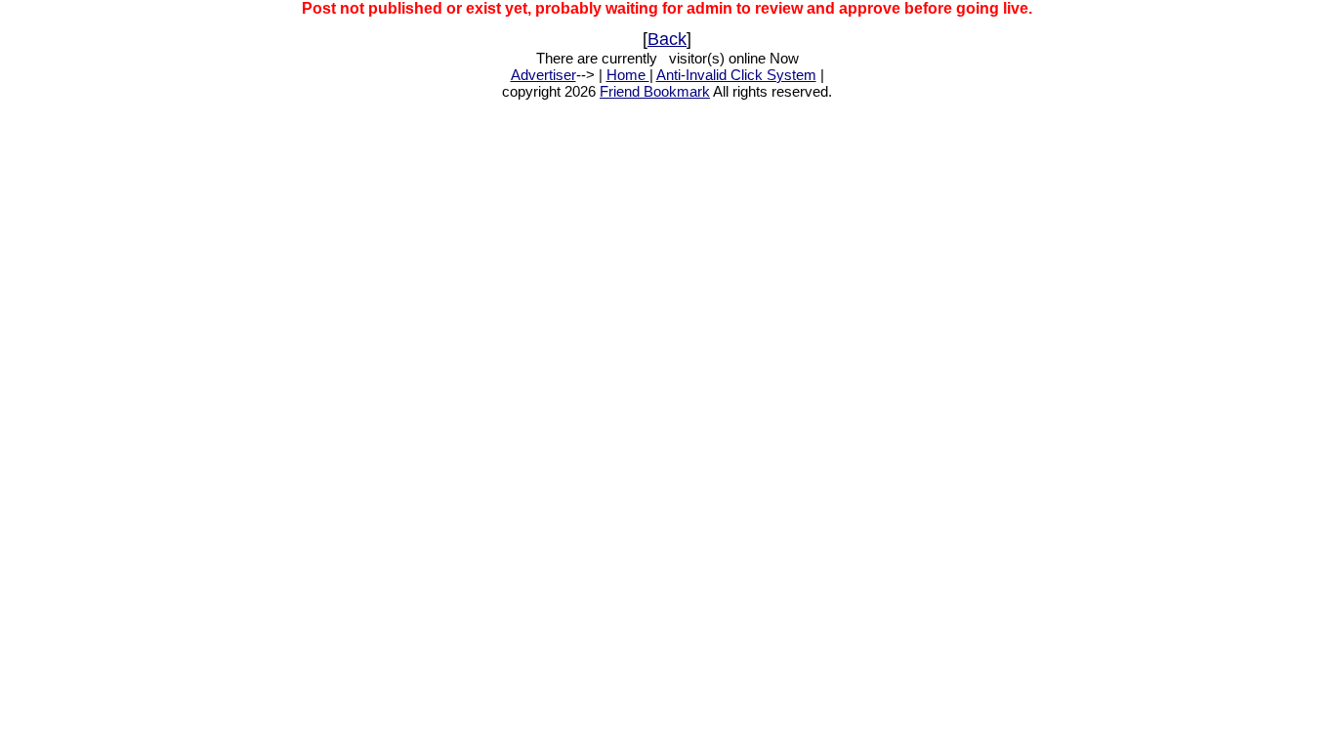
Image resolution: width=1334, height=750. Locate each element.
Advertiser (543, 74)
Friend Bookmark (655, 91)
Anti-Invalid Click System (736, 74)
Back (667, 39)
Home (627, 74)
